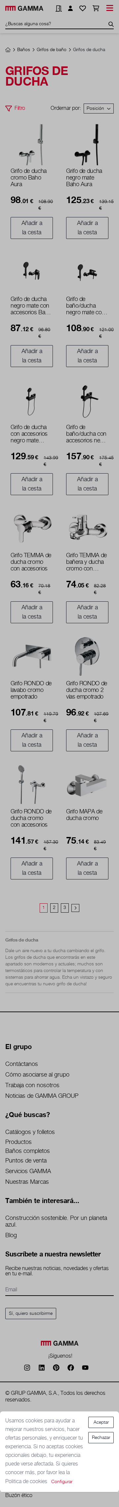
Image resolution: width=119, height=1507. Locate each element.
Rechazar (101, 1437)
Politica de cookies (27, 1481)
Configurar (61, 1481)
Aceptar (101, 1422)
